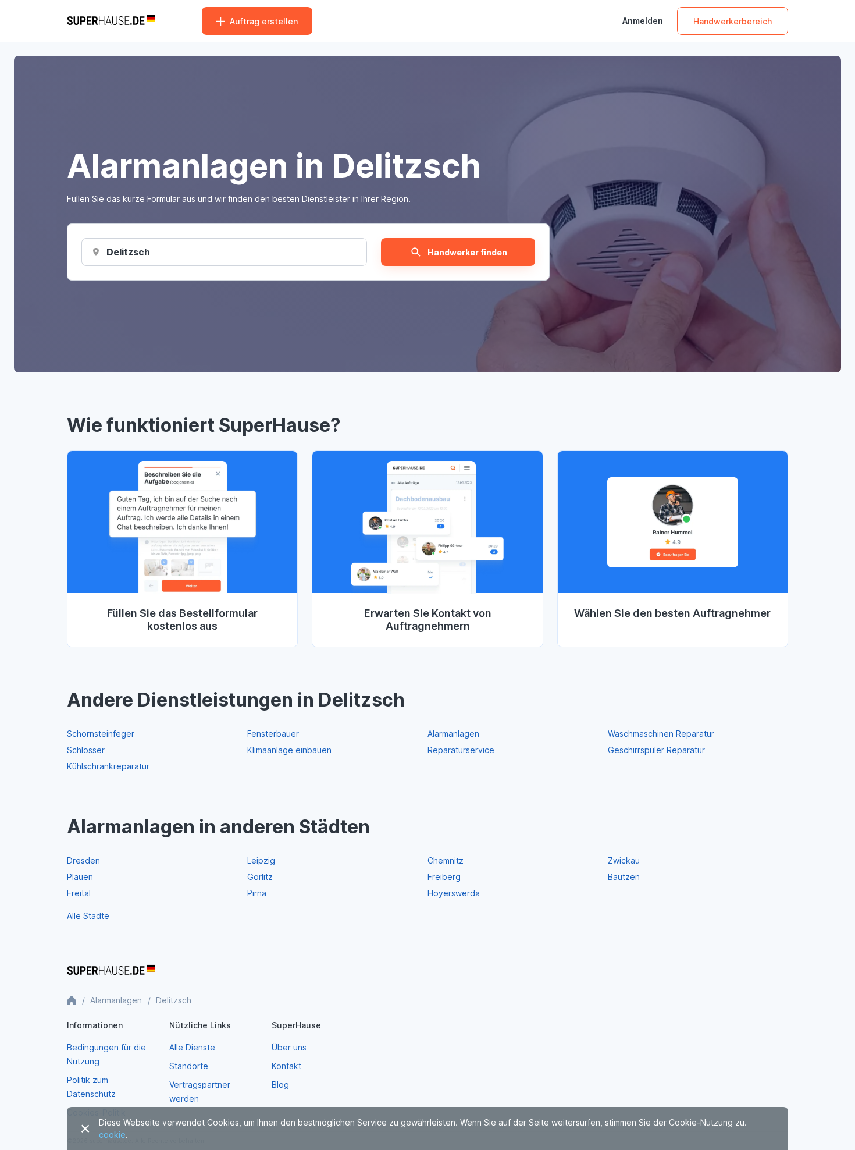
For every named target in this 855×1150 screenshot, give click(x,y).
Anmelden (642, 21)
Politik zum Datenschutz (91, 1087)
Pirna (256, 893)
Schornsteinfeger (100, 734)
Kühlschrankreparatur (108, 766)
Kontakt (286, 1066)
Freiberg (444, 877)
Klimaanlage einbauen (289, 750)
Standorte (188, 1066)
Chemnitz (446, 860)
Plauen (80, 877)
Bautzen (624, 877)
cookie (112, 1135)
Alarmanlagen (453, 734)
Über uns (289, 1047)
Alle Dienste (192, 1047)
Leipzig (261, 860)
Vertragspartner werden (199, 1091)
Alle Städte (88, 916)
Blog (280, 1084)
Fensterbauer (273, 734)
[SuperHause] (111, 21)
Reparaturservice (461, 750)
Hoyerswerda (454, 893)
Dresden (83, 860)
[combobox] (127, 252)
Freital (79, 893)
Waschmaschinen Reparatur (661, 734)
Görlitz (260, 877)
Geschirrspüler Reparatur (656, 750)
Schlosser (86, 750)
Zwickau (624, 860)
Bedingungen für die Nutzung (106, 1054)
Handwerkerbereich (732, 21)
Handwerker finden (467, 252)
